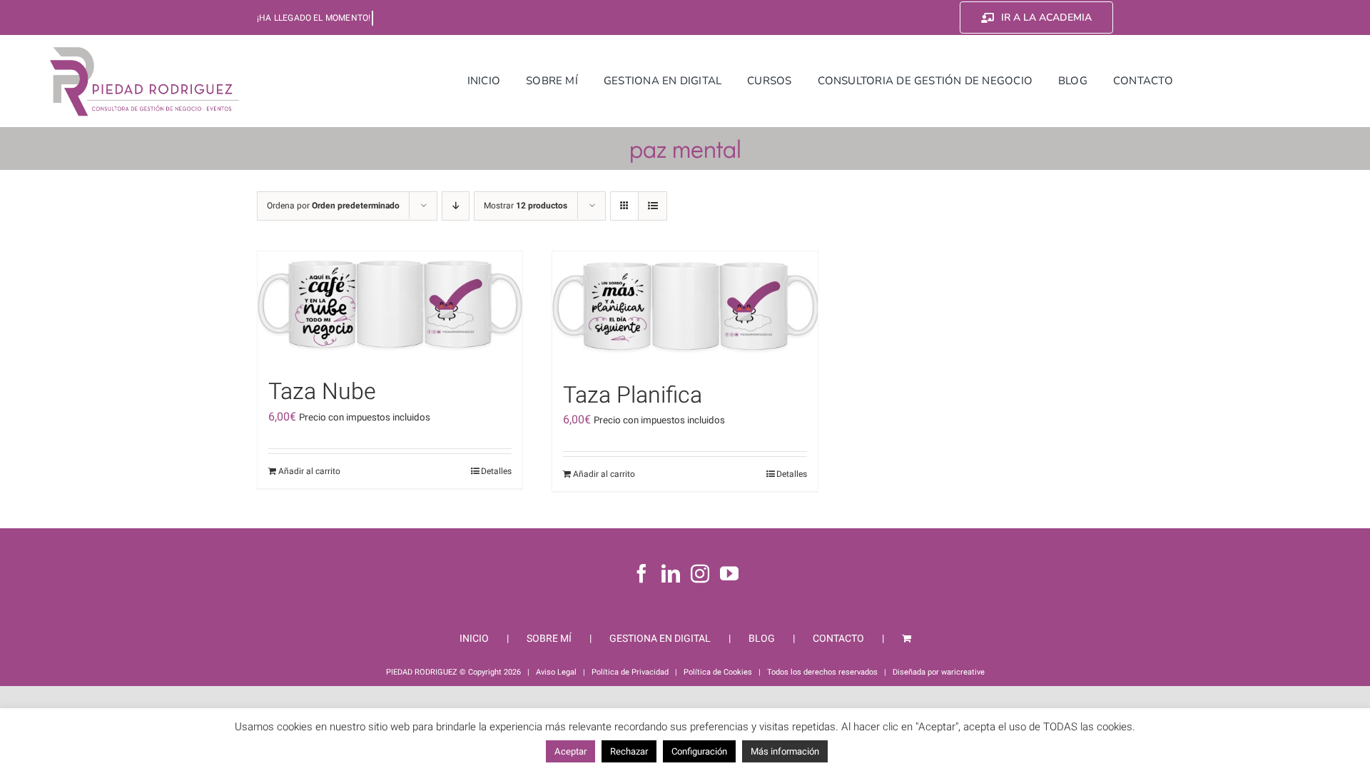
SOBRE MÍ (549, 638)
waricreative (963, 672)
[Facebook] (641, 573)
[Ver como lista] (652, 206)
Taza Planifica (632, 395)
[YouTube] (729, 573)
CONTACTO (838, 638)
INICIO (474, 638)
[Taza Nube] (390, 307)
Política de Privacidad (630, 672)
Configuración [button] (699, 751)
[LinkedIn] (670, 573)
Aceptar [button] (570, 751)
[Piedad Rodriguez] (145, 49)
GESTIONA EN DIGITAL (660, 638)
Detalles (496, 471)
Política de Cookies (718, 672)
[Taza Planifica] (684, 308)
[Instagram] (700, 573)
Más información (785, 751)
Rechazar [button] (629, 751)
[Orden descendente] (456, 206)
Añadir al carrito (309, 471)
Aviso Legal (556, 672)
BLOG (762, 638)
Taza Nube (322, 391)
